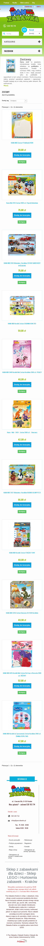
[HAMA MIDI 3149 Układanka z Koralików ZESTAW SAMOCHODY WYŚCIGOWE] (22, 245)
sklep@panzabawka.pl (18, 820)
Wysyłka (14, 3)
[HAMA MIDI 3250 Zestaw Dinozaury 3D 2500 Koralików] (22, 595)
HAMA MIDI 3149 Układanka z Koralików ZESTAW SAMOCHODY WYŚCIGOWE (22, 264)
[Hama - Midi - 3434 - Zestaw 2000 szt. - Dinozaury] (22, 414)
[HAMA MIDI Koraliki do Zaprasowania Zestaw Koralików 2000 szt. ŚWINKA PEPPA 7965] (22, 716)
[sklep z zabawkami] (21, 792)
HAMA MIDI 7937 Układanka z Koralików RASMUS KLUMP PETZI (22, 492)
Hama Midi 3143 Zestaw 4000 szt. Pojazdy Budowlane (22, 203)
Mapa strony (13, 850)
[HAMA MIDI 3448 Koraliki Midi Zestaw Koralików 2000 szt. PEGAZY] (22, 354)
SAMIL (32, 937)
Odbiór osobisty (24, 3)
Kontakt (27, 846)
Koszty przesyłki (14, 840)
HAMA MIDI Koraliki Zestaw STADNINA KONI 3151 (22, 323)
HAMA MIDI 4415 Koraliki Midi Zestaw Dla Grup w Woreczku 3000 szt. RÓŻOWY (22, 674)
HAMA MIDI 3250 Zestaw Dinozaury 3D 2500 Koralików (22, 613)
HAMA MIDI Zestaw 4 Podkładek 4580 (22, 143)
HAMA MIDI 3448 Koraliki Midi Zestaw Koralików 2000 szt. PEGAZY (22, 372)
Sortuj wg (5, 100)
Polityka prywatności (16, 843)
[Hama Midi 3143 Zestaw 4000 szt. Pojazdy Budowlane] (22, 185)
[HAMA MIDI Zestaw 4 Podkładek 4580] (22, 125)
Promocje (6, 3)
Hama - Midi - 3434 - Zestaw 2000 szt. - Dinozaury (22, 432)
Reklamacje (28, 840)
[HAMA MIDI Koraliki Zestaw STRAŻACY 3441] (22, 535)
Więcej (6, 85)
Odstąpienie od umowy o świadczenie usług (15, 856)
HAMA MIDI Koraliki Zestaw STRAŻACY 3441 (22, 552)
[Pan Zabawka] (24, 17)
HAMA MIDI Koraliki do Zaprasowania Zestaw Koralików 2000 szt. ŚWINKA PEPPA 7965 (22, 734)
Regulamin (27, 843)
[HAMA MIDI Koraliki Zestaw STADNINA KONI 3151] (22, 305)
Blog (33, 3)
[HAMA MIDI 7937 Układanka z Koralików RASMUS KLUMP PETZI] (22, 474)
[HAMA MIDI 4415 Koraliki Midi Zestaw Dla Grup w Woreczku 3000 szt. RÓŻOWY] (22, 655)
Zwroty (11, 846)
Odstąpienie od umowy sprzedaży (29, 850)
